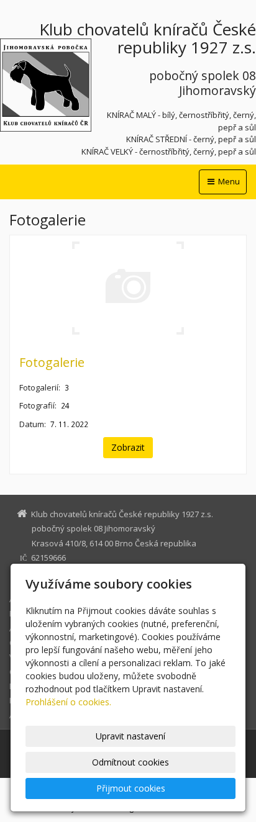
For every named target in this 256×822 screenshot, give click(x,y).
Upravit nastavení (130, 736)
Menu (228, 181)
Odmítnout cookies (130, 762)
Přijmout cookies (130, 788)
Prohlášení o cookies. (68, 702)
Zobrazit (128, 447)
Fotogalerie (52, 362)
